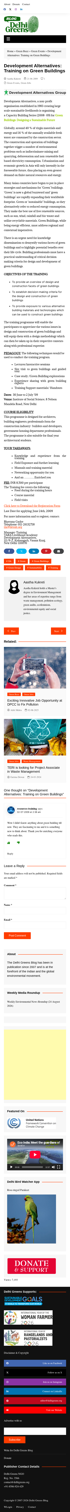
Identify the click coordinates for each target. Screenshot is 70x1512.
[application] (35, 1154)
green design (14, 567)
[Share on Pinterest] (46, 551)
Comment (10, 885)
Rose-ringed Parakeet (18, 1190)
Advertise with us (13, 1420)
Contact (26, 4)
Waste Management (32, 761)
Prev (13, 631)
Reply (10, 853)
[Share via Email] (58, 551)
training (54, 567)
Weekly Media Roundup (23, 992)
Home (10, 51)
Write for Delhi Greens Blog (18, 1450)
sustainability (35, 567)
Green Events (38, 51)
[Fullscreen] (58, 1167)
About (7, 4)
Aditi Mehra (16, 710)
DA (9, 561)
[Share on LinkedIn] (34, 551)
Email (8, 919)
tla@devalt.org (13, 527)
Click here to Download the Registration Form (32, 506)
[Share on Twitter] (21, 551)
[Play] (11, 1167)
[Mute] (53, 1167)
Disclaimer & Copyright (16, 1352)
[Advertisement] (35, 1065)
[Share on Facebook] (9, 551)
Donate (16, 4)
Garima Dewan (17, 777)
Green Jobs (26, 82)
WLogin (8, 1506)
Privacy (20, 1506)
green (22, 561)
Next (56, 631)
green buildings (41, 561)
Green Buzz (22, 51)
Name (8, 905)
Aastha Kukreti (14, 78)
